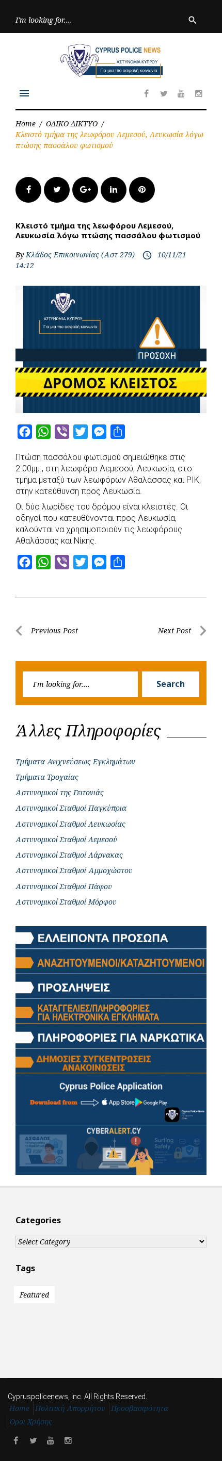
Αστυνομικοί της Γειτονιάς (59, 792)
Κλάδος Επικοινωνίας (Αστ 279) (80, 254)
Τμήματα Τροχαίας (46, 777)
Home (25, 123)
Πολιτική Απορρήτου (70, 1408)
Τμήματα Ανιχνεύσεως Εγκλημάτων (75, 761)
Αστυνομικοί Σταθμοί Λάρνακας (69, 855)
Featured (34, 1295)
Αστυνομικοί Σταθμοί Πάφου (63, 886)
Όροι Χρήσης (31, 1421)
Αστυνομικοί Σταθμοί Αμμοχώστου (74, 870)
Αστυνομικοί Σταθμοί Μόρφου (66, 902)
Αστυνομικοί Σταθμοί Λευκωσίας (70, 824)
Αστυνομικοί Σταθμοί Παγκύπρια (70, 808)
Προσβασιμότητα (139, 1408)
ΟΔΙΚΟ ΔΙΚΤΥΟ (72, 123)
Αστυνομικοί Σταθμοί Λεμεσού (66, 839)
